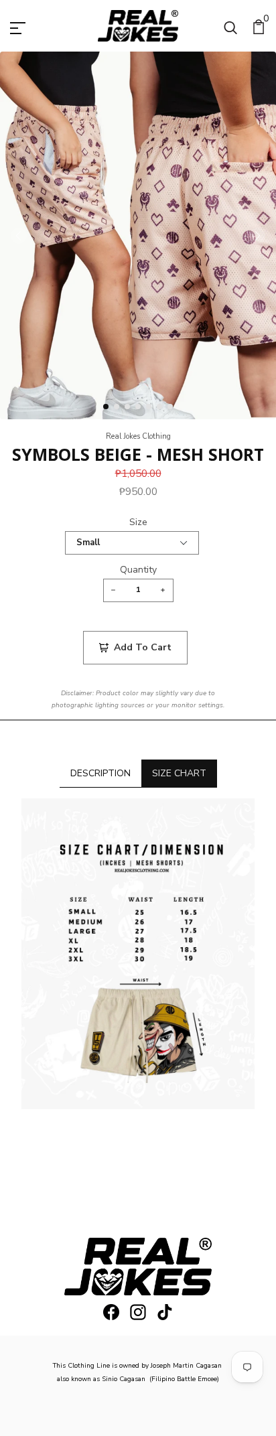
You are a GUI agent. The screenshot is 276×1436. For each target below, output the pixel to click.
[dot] (106, 406)
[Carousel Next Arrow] (257, 236)
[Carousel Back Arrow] (19, 236)
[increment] (163, 590)
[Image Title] (111, 1312)
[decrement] (113, 590)
